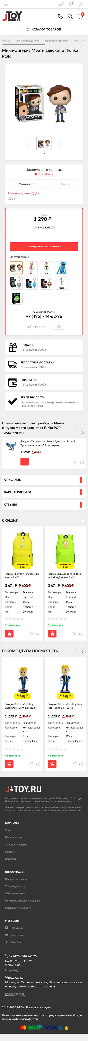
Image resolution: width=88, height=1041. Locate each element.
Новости (10, 852)
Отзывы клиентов (16, 844)
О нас (8, 830)
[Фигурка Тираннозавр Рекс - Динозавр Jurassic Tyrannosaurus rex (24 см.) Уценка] (11, 447)
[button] (83, 432)
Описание (12, 479)
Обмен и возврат (15, 893)
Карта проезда (15, 994)
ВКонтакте (17, 928)
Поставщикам (13, 837)
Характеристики (17, 492)
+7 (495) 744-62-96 (44, 317)
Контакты (11, 859)
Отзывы (10, 504)
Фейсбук (16, 942)
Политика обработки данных (22, 900)
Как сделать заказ (16, 879)
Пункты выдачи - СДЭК (23, 193)
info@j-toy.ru (13, 970)
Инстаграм (17, 935)
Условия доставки (15, 886)
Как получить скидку (18, 908)
